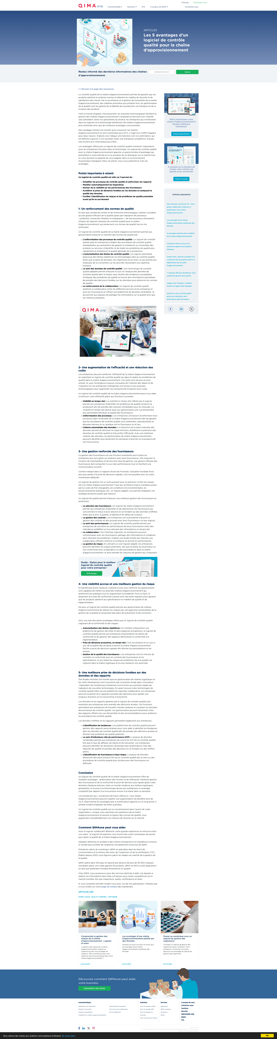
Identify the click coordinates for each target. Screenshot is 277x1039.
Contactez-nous (191, 7)
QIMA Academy (166, 1009)
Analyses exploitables (85, 1012)
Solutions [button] (131, 7)
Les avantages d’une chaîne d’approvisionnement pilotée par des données (180, 223)
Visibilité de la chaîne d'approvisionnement (92, 1015)
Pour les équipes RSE (147, 1009)
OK (267, 1036)
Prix (143, 7)
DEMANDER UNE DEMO (94, 988)
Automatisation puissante (117, 1006)
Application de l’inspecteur (87, 1006)
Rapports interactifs (84, 1009)
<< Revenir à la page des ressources (96, 89)
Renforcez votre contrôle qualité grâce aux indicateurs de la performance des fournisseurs (179, 296)
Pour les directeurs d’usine (148, 1018)
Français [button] (185, 2)
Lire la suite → (86, 964)
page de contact (109, 887)
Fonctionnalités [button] (114, 7)
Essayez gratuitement (181, 134)
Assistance (164, 1012)
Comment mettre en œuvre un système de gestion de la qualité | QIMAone (179, 246)
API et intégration (115, 1012)
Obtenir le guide (181, 179)
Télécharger (91, 573)
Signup (187, 72)
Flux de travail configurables (118, 1009)
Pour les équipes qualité (147, 1006)
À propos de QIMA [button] (158, 7)
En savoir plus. (69, 1036)
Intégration (164, 1006)
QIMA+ (163, 1015)
